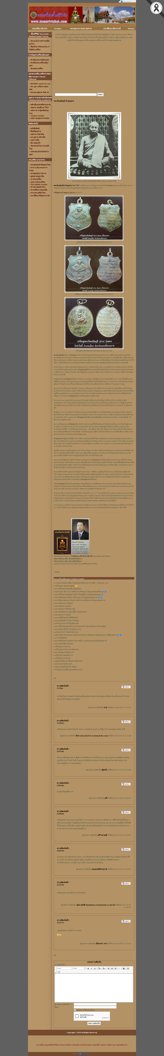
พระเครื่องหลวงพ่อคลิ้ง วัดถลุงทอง (68, 589)
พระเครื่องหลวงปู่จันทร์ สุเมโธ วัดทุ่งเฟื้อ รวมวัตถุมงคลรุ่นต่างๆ (79, 594)
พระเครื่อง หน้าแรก (39, 28)
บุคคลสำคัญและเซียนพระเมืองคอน (68, 661)
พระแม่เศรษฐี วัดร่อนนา (64, 644)
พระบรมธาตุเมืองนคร (63, 664)
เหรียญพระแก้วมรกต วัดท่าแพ (67, 649)
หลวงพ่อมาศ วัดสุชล (63, 615)
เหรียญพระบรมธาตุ (62, 646)
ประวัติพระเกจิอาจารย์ (112, 28)
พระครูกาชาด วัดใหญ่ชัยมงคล (67, 623)
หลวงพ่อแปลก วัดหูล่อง (64, 603)
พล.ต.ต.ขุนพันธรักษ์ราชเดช (65, 667)
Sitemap (131, 28)
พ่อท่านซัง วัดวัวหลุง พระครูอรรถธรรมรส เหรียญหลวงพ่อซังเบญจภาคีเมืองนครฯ (86, 635)
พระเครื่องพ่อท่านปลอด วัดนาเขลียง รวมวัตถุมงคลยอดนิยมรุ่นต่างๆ (81, 641)
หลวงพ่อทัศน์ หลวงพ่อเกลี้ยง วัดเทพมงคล (71, 612)
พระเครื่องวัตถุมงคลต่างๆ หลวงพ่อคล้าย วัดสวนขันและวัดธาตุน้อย (80, 626)
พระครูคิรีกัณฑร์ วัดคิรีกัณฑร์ (66, 618)
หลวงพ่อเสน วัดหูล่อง (63, 606)
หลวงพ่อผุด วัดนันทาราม (64, 652)
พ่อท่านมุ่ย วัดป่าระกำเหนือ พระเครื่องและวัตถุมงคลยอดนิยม (78, 592)
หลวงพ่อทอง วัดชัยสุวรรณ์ (65, 609)
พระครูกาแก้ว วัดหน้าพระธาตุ (66, 632)
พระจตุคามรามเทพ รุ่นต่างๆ (81, 28)
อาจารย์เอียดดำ (61, 638)
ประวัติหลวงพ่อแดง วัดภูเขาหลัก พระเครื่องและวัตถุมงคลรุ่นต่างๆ (80, 600)
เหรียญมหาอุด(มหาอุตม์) (64, 586)
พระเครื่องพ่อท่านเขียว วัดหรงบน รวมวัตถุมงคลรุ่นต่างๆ (76, 597)
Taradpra (58, 28)
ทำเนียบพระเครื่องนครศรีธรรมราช (68, 670)
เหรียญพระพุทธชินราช (64, 655)
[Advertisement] (94, 49)
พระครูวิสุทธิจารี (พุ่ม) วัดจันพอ (67, 620)
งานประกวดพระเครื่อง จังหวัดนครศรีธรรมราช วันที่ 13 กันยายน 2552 (82, 583)
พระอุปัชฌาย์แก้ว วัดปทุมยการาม (68, 629)
